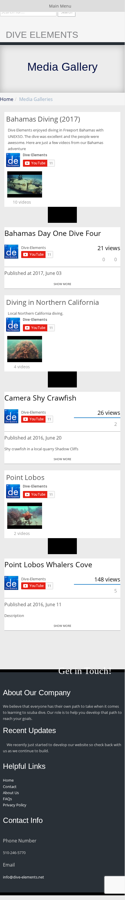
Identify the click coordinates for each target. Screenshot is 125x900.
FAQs (7, 798)
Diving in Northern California (52, 302)
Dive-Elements (33, 247)
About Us (11, 792)
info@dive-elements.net (23, 877)
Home (6, 99)
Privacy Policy (14, 804)
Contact (10, 786)
